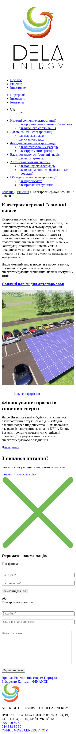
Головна (8, 192)
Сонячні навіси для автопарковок (33, 284)
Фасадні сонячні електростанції (33, 143)
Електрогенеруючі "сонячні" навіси (35, 154)
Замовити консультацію (19, 474)
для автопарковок (31, 158)
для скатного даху (31, 139)
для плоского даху (32, 135)
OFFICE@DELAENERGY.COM (25, 730)
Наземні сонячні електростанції (33, 120)
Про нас (16, 80)
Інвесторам (18, 87)
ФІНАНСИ (40, 681)
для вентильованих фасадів (38, 147)
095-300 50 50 (11, 723)
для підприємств (30, 181)
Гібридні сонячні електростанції (33, 177)
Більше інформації (27, 394)
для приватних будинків (36, 185)
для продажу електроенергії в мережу (46, 124)
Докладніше (10, 447)
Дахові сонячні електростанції (31, 132)
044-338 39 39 (11, 726)
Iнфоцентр (17, 98)
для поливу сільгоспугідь (37, 166)
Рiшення (16, 84)
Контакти (17, 102)
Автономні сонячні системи (30, 162)
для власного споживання (37, 128)
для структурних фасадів (36, 151)
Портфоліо (18, 95)
